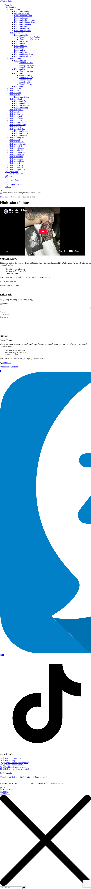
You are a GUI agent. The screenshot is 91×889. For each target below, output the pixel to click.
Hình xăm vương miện (17, 144)
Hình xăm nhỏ (14, 112)
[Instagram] (1, 655)
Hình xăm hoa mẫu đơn (23, 16)
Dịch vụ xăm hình (11, 172)
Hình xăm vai (19, 86)
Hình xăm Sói (19, 43)
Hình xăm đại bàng (21, 41)
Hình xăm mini (15, 88)
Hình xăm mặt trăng (16, 163)
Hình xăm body (15, 58)
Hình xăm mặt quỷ (21, 108)
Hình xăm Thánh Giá (22, 105)
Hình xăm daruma (21, 133)
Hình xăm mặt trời (16, 165)
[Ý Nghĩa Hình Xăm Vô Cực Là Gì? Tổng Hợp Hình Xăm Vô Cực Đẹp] (14, 769)
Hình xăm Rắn (19, 50)
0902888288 (6, 363)
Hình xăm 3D (14, 140)
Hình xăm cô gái (15, 127)
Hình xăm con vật (16, 33)
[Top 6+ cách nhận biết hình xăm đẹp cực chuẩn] (7, 761)
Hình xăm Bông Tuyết (22, 31)
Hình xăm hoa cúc (21, 26)
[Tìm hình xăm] (1, 191)
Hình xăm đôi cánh (16, 155)
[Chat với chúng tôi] (6, 789)
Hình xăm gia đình (16, 110)
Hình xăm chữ (14, 95)
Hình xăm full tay (25, 84)
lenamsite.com (58, 783)
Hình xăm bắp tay (25, 76)
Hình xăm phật (17, 777)
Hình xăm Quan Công (17, 125)
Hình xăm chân (20, 61)
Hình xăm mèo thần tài (22, 56)
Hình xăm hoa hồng (21, 11)
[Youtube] (3, 655)
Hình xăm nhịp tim (16, 148)
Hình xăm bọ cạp (20, 52)
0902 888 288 (11, 281)
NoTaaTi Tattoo (13, 285)
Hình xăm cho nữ (40, 777)
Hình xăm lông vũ (16, 118)
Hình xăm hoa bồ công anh (24, 20)
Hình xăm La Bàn (16, 120)
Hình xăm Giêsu (20, 101)
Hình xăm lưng (20, 69)
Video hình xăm (15, 180)
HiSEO (32, 783)
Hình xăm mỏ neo (16, 159)
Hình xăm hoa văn (16, 114)
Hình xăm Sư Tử (20, 46)
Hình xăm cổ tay (25, 82)
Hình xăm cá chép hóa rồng (29, 37)
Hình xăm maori (15, 116)
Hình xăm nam (15, 93)
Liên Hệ (8, 187)
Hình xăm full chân (26, 63)
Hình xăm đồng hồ (16, 137)
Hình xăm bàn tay (25, 80)
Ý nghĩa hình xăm (16, 184)
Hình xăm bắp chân (26, 65)
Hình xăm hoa (14, 9)
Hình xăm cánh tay (26, 78)
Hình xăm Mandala (21, 29)
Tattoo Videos (14, 197)
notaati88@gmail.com (10, 367)
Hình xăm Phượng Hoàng (24, 54)
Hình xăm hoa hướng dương (25, 22)
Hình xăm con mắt (16, 167)
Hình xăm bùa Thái (16, 142)
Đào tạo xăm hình (16, 174)
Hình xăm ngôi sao (16, 161)
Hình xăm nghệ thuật (17, 170)
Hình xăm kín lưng (26, 71)
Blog (6, 182)
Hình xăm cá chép (21, 35)
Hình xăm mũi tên (16, 146)
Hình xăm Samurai (21, 131)
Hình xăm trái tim (16, 157)
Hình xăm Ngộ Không (17, 152)
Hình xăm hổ (19, 48)
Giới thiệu (8, 176)
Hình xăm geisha (20, 135)
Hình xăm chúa (5, 777)
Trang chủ (8, 5)
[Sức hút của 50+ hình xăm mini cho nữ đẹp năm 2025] (10, 758)
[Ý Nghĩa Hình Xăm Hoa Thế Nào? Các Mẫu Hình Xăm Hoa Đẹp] (12, 767)
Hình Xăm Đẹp (10, 7)
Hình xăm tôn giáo (16, 99)
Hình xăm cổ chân (26, 67)
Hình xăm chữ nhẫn (21, 97)
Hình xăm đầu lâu (16, 150)
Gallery (7, 178)
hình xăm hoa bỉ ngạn (22, 14)
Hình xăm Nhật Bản (17, 129)
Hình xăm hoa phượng (22, 24)
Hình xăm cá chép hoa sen (29, 39)
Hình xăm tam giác (16, 123)
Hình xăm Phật (19, 103)
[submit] (24, 888)
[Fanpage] (0, 371)
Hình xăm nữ (14, 90)
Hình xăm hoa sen (21, 18)
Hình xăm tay (19, 73)
